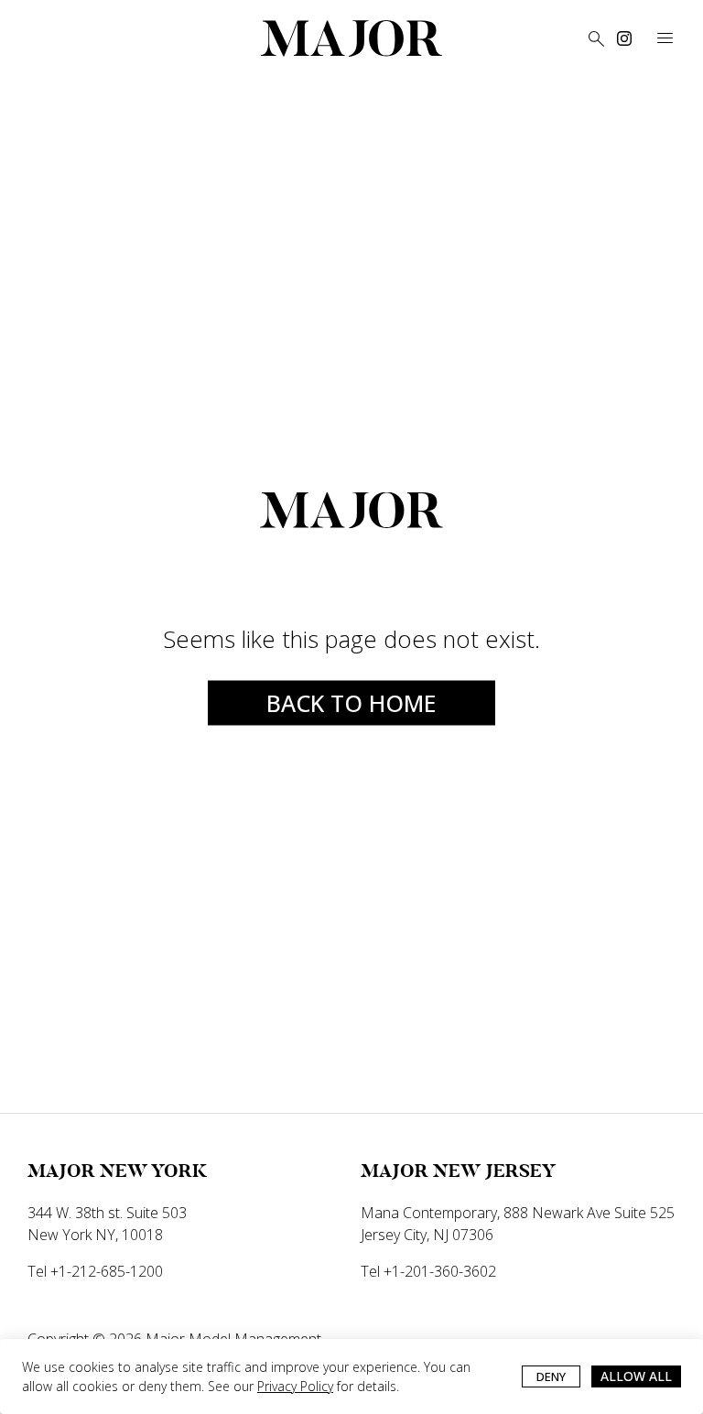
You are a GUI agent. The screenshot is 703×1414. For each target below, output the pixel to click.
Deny (551, 1376)
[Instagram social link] (624, 38)
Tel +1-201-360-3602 (428, 1271)
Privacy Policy (295, 1386)
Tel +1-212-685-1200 (95, 1271)
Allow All (636, 1376)
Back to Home (351, 702)
